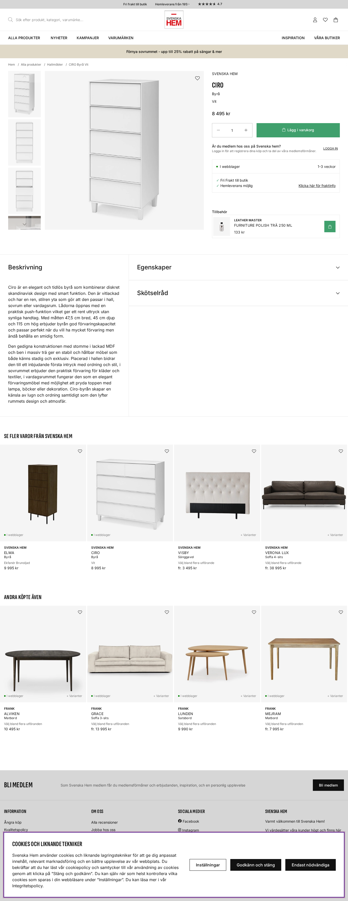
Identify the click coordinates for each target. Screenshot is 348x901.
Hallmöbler (55, 64)
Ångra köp (13, 822)
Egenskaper (154, 267)
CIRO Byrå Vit (78, 64)
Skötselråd (152, 293)
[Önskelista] (325, 20)
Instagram (190, 830)
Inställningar (208, 864)
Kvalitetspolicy (16, 829)
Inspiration (293, 38)
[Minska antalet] (218, 130)
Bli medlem (328, 785)
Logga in (330, 148)
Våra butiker (327, 38)
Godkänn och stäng (256, 864)
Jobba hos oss (103, 829)
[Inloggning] (315, 20)
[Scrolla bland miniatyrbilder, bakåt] (24, 76)
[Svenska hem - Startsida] (174, 20)
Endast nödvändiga (310, 864)
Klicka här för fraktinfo (317, 185)
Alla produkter (24, 38)
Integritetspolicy (27, 885)
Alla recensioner (104, 822)
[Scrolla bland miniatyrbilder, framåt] (24, 224)
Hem (11, 64)
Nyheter (59, 38)
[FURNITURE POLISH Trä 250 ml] (330, 226)
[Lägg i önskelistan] (197, 78)
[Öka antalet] (246, 130)
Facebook (191, 821)
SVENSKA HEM (225, 73)
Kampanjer (88, 38)
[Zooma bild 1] (124, 150)
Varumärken (120, 38)
